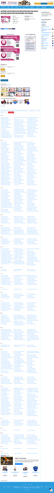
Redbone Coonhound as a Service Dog (5, 380)
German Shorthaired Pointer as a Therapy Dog (6, 257)
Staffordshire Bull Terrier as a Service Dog (32, 401)
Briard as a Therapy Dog (30, 164)
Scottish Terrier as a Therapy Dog (5, 408)
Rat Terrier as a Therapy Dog (4, 378)
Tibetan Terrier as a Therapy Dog (17, 422)
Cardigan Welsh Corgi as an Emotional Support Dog (6, 203)
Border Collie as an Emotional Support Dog (19, 179)
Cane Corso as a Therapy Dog (4, 198)
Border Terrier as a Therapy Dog (17, 182)
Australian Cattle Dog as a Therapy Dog (32, 123)
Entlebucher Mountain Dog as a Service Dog (32, 231)
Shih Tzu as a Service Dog (17, 394)
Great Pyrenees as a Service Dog (31, 254)
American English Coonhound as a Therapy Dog (6, 137)
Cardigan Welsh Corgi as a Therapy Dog (5, 202)
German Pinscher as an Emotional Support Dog (6, 251)
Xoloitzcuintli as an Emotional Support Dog (32, 448)
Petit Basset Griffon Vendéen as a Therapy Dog (6, 367)
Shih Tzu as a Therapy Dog (17, 395)
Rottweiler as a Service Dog (17, 380)
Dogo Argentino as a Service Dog (31, 216)
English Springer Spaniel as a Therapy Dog (18, 232)
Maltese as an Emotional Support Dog (5, 317)
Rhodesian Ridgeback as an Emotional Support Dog (19, 379)
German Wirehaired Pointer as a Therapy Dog (6, 261)
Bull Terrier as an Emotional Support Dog (32, 177)
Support (46, 486)
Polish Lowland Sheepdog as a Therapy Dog (19, 361)
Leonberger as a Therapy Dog (17, 310)
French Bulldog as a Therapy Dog (31, 242)
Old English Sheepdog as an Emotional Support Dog (19, 345)
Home (1, 6)
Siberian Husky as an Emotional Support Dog (19, 400)
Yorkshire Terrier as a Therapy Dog (18, 453)
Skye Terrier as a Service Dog (17, 405)
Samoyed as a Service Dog (4, 395)
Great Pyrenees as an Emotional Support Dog (32, 257)
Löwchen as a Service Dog (30, 307)
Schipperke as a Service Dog (4, 399)
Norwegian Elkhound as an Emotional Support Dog (19, 339)
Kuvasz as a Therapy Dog (30, 296)
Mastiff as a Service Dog (4, 322)
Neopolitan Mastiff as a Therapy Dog (5, 334)
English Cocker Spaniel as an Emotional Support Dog (7, 230)
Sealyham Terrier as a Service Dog (5, 410)
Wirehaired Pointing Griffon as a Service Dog (32, 437)
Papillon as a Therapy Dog (4, 352)
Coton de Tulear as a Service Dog (31, 204)
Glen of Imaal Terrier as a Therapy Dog (18, 252)
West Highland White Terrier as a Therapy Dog (19, 437)
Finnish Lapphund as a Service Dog (5, 242)
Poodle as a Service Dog (17, 367)
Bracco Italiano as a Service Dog (31, 159)
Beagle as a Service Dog (4, 153)
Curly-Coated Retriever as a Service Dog (32, 208)
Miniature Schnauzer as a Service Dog (32, 317)
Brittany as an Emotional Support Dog (32, 169)
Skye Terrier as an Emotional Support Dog (18, 408)
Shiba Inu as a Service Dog (17, 390)
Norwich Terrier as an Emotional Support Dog (32, 335)
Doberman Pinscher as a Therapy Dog (18, 221)
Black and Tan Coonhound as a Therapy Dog (19, 159)
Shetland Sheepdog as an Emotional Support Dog (19, 389)
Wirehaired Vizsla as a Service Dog (31, 441)
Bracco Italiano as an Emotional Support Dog (32, 162)
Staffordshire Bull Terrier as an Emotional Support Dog (33, 404)
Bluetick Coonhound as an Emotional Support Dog (19, 172)
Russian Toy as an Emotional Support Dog (32, 383)
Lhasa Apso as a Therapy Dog (31, 305)
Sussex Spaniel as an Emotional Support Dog (32, 411)
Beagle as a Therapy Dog (4, 154)
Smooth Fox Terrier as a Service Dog (18, 413)
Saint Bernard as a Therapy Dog (4, 389)
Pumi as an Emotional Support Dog (31, 368)
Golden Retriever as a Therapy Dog (18, 256)
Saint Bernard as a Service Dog (4, 388)
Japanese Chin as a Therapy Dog (17, 289)
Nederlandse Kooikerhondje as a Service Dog (6, 329)
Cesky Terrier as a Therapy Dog (4, 210)
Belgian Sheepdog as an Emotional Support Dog (6, 178)
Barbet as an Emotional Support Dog (5, 144)
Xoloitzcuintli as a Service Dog (4, 448)
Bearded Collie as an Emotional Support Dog (6, 159)
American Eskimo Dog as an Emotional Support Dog (20, 122)
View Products (48, 1)
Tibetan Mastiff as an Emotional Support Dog (6, 422)
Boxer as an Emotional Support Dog (31, 154)
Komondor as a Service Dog (17, 296)
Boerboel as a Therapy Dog (17, 174)
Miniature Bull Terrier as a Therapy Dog (18, 322)
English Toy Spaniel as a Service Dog (31, 227)
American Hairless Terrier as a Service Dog (19, 127)
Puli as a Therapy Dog (30, 363)
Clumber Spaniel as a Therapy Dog (31, 194)
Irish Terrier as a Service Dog (17, 280)
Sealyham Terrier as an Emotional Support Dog (6, 413)
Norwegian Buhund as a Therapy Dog (18, 334)
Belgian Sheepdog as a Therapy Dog (5, 177)
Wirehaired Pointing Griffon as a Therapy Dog (32, 438)
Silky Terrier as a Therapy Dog (17, 403)
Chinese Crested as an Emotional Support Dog (19, 199)
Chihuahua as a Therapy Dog (17, 194)
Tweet (6, 28)
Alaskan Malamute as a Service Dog (5, 132)
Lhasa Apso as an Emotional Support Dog (32, 306)
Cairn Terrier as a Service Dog (4, 189)
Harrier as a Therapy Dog (4, 270)
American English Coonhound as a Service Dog (6, 136)
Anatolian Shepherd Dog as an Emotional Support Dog (33, 121)
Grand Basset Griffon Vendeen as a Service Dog (19, 262)
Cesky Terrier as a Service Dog (4, 209)
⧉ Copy (13, 28)
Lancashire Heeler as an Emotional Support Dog (19, 307)
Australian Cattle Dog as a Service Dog (32, 122)
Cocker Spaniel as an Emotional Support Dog (32, 199)
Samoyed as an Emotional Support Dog (5, 398)
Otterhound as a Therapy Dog (31, 345)
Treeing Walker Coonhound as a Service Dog (32, 422)
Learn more (5, 475)
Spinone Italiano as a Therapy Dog (31, 399)
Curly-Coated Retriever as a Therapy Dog (32, 209)
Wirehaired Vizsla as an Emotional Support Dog (33, 443)
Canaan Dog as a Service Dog (4, 193)
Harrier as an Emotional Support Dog (18, 269)
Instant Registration (15, 486)
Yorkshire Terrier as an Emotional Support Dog (32, 453)
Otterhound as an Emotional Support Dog (32, 346)
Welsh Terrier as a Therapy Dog (4, 443)
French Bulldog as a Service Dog (31, 241)
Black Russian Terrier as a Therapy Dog (18, 163)
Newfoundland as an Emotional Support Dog (6, 339)
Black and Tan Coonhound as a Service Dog (19, 158)
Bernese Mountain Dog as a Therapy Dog (18, 148)
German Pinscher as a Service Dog (5, 248)
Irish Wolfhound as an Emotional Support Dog (32, 280)
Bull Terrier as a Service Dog (31, 174)
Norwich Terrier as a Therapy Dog (31, 334)
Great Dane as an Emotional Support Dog (32, 253)
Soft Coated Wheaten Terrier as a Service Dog (32, 389)
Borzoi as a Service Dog (17, 184)
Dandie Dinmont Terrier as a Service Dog (18, 216)
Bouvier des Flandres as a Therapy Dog (32, 149)
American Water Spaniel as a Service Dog (18, 135)
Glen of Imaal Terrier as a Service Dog (18, 251)
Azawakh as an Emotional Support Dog (32, 136)
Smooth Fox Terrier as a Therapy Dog (18, 414)
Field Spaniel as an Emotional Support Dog (5, 241)
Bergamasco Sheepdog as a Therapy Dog (5, 184)
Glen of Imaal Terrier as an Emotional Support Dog (19, 253)
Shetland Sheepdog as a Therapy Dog (18, 388)
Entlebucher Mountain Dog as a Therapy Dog (32, 232)
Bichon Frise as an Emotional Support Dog (18, 153)
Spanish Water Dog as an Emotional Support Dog (33, 396)
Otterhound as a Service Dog (17, 346)
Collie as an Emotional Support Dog (31, 203)
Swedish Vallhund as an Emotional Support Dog (33, 415)
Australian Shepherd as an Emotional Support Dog (33, 128)
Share (3, 28)
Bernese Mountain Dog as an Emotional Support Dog (20, 149)
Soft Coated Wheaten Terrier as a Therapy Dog (32, 390)
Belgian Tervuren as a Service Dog (5, 179)
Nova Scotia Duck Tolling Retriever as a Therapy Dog (33, 338)
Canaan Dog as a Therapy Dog (4, 194)
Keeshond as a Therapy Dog (4, 295)
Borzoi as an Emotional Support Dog (31, 143)
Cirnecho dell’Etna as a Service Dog (31, 189)
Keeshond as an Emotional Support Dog (5, 296)
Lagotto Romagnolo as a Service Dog (5, 306)
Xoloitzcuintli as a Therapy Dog (17, 448)
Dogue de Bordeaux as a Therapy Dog (31, 221)
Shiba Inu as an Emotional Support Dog (18, 393)
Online (43, 23)
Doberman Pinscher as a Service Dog (18, 220)
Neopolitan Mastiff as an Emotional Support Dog (6, 335)
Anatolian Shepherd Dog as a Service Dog (32, 118)
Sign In (52, 1)
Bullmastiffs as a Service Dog (31, 182)
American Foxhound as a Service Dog (18, 123)
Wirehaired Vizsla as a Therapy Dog (31, 442)
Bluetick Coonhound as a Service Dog (18, 169)
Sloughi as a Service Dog (17, 409)
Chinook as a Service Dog (17, 204)
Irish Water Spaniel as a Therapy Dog (31, 275)
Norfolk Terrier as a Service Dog (17, 329)
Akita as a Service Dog (3, 128)
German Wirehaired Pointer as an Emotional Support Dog (7, 262)
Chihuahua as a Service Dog (17, 193)
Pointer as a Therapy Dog (17, 357)
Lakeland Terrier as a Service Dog (5, 310)
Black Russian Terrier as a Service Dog (18, 162)
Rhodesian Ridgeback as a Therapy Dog (18, 378)
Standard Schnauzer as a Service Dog (31, 405)
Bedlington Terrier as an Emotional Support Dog (6, 167)
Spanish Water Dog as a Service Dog (31, 394)
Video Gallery (32, 486)
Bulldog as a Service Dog (30, 178)
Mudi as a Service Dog (30, 321)
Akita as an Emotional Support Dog (5, 131)
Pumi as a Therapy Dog (30, 367)
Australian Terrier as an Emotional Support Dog (33, 132)
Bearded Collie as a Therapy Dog (4, 158)
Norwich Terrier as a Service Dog (31, 333)
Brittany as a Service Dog (30, 167)
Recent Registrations (36, 487)
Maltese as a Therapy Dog (4, 316)
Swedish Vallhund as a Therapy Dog (31, 414)
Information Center (39, 486)
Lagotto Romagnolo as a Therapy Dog (5, 307)
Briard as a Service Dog (30, 163)
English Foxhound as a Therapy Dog (5, 232)
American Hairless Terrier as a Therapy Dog (19, 128)
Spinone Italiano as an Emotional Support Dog (32, 400)
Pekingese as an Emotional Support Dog (5, 361)
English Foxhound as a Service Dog (5, 231)
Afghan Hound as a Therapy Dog (4, 122)
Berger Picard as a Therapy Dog (17, 144)
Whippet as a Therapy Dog (17, 441)
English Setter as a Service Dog (17, 227)
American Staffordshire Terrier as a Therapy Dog (19, 132)
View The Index (8, 84)
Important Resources (18, 487)
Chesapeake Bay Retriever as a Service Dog (19, 189)
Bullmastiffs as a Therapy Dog (31, 183)
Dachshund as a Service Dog (4, 216)
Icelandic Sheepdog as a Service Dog (5, 279)
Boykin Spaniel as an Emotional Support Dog (32, 158)
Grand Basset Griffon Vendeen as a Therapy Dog (19, 263)
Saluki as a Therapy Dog (3, 393)
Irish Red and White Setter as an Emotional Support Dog (20, 275)
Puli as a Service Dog (30, 362)
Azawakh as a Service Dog (30, 133)
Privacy (28, 489)
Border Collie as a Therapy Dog (17, 178)
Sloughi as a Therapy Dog (17, 410)
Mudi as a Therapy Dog (30, 322)
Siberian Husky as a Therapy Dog (17, 399)
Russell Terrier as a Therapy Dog (31, 378)
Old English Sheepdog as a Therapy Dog (5, 346)
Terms (25, 489)
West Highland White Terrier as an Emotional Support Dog (20, 438)
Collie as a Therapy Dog (30, 202)
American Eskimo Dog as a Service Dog (18, 119)
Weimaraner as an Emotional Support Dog (5, 437)
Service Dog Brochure (27, 487)
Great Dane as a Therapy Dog (31, 252)
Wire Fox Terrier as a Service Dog (18, 443)
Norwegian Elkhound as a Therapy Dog (18, 338)
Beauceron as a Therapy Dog (4, 162)
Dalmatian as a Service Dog (4, 220)
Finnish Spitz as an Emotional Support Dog (19, 242)
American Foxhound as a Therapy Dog (18, 124)
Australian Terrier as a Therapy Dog (31, 131)
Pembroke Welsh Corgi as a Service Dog (5, 362)
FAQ (50, 486)
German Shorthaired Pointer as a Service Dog (6, 256)
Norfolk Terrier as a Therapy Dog (17, 330)
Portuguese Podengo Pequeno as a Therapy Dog (33, 351)
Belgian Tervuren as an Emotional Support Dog (6, 182)
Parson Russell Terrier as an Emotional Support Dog (6, 357)
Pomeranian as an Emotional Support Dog (18, 366)
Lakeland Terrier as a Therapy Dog (18, 302)
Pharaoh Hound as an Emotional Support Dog (19, 351)
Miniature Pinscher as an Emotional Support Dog (33, 316)
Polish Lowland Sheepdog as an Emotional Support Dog (20, 362)
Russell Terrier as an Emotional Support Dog (32, 379)
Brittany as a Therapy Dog (30, 168)
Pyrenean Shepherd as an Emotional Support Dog (33, 372)
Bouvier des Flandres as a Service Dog (32, 148)
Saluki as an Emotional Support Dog (5, 394)
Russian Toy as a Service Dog (31, 380)
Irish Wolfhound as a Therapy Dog (31, 279)
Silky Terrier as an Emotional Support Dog (18, 404)
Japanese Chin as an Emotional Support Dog (32, 289)
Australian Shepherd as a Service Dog (32, 126)
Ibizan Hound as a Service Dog (4, 275)
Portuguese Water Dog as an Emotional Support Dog (33, 357)
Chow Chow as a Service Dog (17, 208)
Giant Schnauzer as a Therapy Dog (18, 248)
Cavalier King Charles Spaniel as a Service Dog (6, 204)
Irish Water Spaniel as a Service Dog (18, 284)
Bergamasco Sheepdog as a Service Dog (5, 183)
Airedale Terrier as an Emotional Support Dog (6, 127)
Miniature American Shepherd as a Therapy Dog (19, 317)
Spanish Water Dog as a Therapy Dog (31, 395)
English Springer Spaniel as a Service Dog (18, 231)
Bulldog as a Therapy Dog (30, 179)
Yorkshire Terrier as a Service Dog (5, 453)
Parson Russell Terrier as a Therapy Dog (5, 356)
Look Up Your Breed (4, 80)
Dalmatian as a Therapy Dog (4, 221)
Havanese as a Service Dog (17, 270)
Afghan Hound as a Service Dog (4, 121)
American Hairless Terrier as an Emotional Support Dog (20, 129)
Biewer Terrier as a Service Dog (17, 154)
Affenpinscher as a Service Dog (4, 117)
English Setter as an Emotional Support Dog (19, 230)
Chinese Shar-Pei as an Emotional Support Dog (19, 203)
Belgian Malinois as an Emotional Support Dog (6, 174)
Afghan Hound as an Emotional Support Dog (6, 123)
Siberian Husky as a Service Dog (17, 398)
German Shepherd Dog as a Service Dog (5, 252)
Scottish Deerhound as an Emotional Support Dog (6, 405)
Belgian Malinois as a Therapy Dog (5, 173)
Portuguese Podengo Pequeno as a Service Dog (19, 371)
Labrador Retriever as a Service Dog (5, 302)
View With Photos (11, 112)
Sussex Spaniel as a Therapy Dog (31, 410)
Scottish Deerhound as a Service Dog (5, 403)
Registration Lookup (44, 3)
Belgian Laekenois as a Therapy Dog (5, 169)
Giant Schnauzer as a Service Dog (5, 263)
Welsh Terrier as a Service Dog (4, 442)
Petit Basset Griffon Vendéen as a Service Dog (6, 366)
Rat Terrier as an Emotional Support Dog (5, 379)
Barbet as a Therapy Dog (4, 143)
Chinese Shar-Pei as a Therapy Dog (18, 202)
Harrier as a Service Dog (4, 269)
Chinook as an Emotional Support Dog (18, 207)
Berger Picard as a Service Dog (17, 143)
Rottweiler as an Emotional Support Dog (18, 383)
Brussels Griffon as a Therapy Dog (31, 172)
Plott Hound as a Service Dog (17, 352)
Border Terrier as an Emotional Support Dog (19, 183)
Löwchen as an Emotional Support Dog (32, 310)
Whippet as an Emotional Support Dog (18, 442)
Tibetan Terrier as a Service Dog (17, 421)
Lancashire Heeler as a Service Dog (18, 305)
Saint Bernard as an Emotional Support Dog (6, 390)
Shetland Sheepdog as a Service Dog (5, 414)
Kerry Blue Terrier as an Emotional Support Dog (19, 295)
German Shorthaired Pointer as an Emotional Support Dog (7, 258)
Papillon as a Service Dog (4, 351)
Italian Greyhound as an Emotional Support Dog (33, 284)
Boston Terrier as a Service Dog (31, 144)
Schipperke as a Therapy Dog (4, 400)
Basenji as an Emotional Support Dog (5, 148)
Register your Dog (50, 3)
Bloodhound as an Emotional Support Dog (18, 168)
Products (51, 6)
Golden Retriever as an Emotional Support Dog (19, 257)
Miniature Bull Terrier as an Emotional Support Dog (19, 323)
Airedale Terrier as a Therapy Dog (4, 126)
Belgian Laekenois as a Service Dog (5, 168)
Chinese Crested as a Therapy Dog (18, 198)
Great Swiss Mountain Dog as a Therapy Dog (32, 259)
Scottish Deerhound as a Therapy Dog (5, 404)
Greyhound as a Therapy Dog (31, 263)
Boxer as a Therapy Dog (30, 153)
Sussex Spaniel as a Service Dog (31, 409)
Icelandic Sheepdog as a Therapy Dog (5, 280)
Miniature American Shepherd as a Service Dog (19, 316)
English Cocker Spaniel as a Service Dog (5, 227)
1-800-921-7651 (37, 3)
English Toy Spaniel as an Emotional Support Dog (33, 230)
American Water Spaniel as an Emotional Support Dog (33, 117)
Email (10, 28)
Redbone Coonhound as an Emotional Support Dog (6, 383)
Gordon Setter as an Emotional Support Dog (19, 261)
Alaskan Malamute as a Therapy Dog (5, 133)
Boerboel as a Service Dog (17, 173)
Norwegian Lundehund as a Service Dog (32, 329)
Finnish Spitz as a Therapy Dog (17, 241)
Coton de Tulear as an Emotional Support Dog (32, 207)
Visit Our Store (9, 85)
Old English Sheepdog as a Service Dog (5, 345)
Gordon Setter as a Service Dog (17, 258)
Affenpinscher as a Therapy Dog (4, 118)
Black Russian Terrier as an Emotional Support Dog (19, 164)
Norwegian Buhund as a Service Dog (18, 333)
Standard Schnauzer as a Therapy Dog (32, 406)
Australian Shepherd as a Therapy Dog (32, 127)
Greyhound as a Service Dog (30, 262)
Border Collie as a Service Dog (17, 177)
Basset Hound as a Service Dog (4, 149)
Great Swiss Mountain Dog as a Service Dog (32, 258)
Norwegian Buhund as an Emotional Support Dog (19, 335)
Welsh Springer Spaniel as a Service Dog (5, 438)
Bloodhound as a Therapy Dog (17, 167)
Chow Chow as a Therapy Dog (17, 209)
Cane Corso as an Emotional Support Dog (5, 199)
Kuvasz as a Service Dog (30, 295)
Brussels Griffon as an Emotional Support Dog (32, 173)
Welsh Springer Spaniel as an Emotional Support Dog (7, 441)
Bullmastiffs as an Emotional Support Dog (32, 184)
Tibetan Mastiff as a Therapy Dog (4, 421)
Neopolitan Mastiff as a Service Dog (5, 333)
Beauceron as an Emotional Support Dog (5, 163)
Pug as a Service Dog (30, 358)
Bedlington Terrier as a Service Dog (5, 164)
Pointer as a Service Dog (17, 356)
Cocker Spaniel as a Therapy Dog (31, 198)
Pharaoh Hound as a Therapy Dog (4, 372)
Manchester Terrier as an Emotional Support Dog (6, 321)
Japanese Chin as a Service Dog (4, 289)
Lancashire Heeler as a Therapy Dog (18, 306)
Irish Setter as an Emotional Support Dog (18, 279)
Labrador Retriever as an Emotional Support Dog (6, 305)
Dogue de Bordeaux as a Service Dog (31, 220)
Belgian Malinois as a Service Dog (5, 172)
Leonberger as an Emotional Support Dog (32, 302)
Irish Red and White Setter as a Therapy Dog (6, 284)
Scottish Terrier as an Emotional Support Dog (6, 409)
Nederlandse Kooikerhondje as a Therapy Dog (6, 330)
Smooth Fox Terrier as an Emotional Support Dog (33, 388)
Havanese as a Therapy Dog (30, 269)
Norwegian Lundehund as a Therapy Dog (32, 330)
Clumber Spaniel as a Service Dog (31, 193)
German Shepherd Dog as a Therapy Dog (5, 253)
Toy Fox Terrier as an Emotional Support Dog (32, 421)
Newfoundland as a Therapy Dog (4, 338)
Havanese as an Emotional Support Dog (32, 270)
